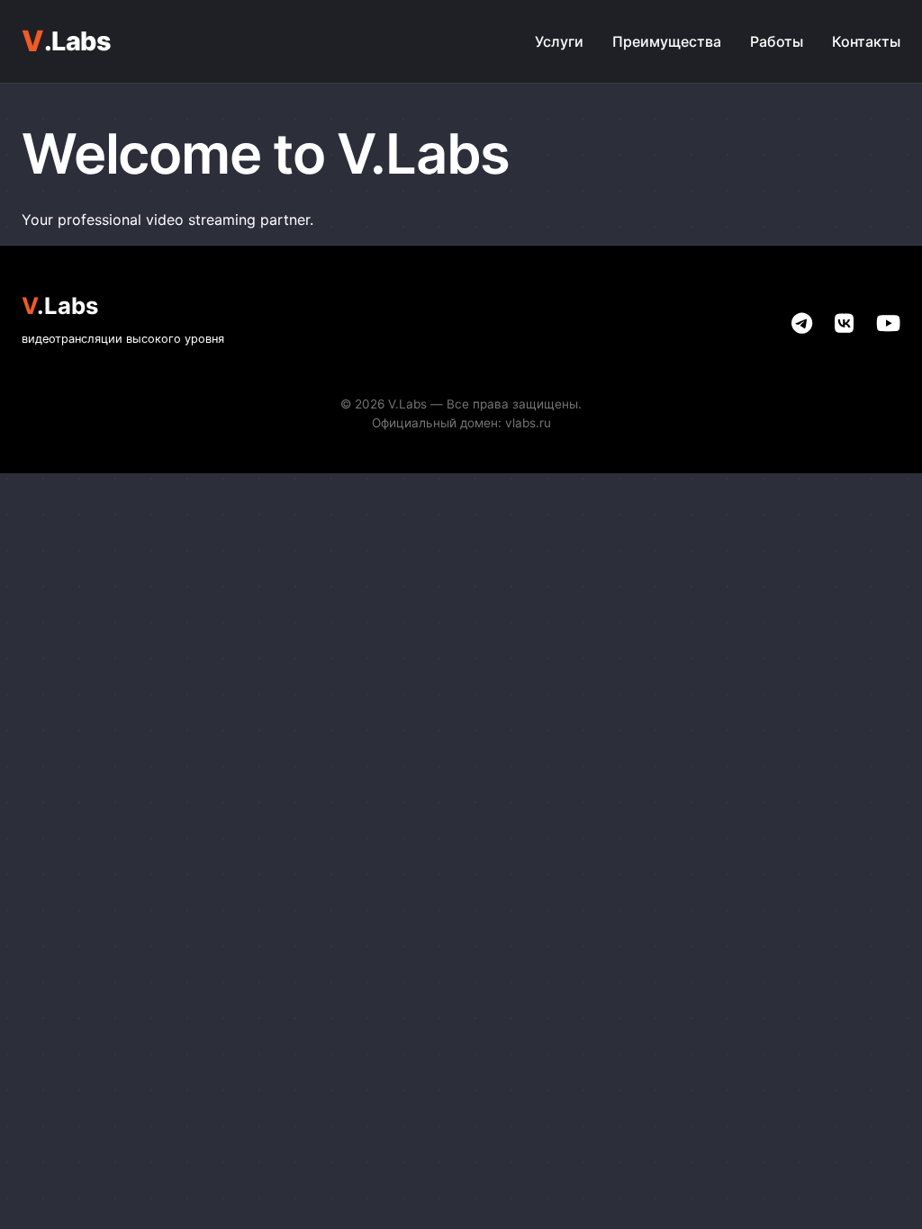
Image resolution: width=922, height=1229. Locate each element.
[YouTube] (888, 323)
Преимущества (666, 41)
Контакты (866, 41)
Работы (776, 41)
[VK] (844, 323)
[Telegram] (801, 323)
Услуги (559, 41)
